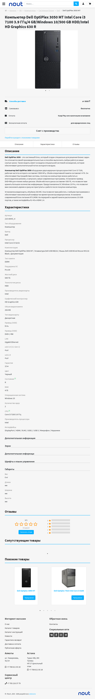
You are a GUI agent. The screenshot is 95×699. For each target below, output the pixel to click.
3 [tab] (47, 610)
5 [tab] (55, 610)
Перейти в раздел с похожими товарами (22, 137)
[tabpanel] (47, 59)
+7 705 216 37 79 (14, 683)
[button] (83, 3)
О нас (7, 624)
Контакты (53, 624)
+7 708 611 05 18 (13, 667)
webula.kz (32, 694)
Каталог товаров (12, 628)
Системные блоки (46, 10)
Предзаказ (29, 597)
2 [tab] (49, 90)
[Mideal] (84, 693)
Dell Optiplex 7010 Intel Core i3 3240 (69, 590)
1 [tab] (45, 90)
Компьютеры (30, 10)
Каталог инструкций (14, 632)
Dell (58, 10)
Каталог (13, 10)
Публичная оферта (13, 648)
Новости (8, 636)
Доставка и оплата (13, 644)
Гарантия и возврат (13, 640)
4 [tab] (51, 610)
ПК (20, 10)
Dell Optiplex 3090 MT (26, 590)
